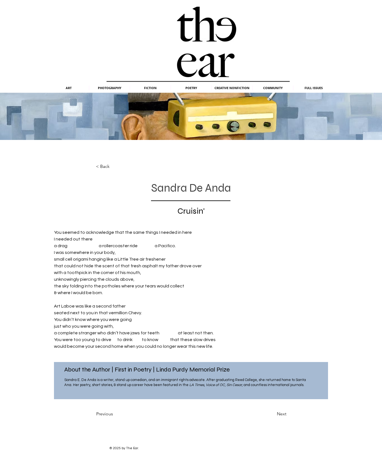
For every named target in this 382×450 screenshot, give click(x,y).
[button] (68, 88)
